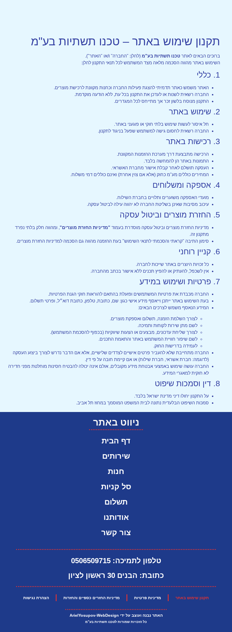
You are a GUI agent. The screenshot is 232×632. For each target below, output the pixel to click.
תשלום (116, 502)
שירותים (116, 456)
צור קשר (116, 532)
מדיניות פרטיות (147, 597)
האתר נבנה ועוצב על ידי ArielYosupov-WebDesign (116, 615)
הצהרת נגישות (36, 597)
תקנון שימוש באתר (192, 597)
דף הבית (116, 441)
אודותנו (116, 517)
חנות (116, 471)
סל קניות (116, 486)
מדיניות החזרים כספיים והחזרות (91, 597)
